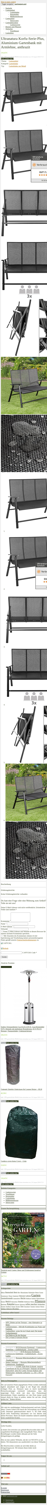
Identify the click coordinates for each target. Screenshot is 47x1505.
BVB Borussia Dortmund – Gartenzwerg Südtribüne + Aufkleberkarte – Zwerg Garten (26, 1348)
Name (4, 924)
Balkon (3, 1292)
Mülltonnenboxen (16, 16)
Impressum (5, 1490)
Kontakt (4, 1488)
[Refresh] (4, 948)
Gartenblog (9, 33)
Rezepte (17, 1304)
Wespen (42, 1306)
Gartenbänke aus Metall (17, 66)
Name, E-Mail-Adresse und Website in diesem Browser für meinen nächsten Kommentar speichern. (23, 933)
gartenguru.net (12, 1496)
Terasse (13, 1306)
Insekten (33, 1298)
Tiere (22, 1306)
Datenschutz (5, 1492)
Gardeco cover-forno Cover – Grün (13, 1161)
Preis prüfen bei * (7, 59)
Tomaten (32, 1306)
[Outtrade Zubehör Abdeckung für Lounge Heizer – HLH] (12, 1087)
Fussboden (15, 1296)
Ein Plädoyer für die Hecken (16, 1335)
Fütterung (22, 1296)
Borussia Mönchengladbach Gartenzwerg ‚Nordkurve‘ (23, 1363)
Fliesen (10, 1296)
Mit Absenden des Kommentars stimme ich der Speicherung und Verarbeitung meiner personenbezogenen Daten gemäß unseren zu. (22, 938)
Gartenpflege (16, 1298)
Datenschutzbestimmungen (26, 940)
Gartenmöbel (10, 10)
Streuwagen (14, 21)
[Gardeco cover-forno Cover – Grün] (21, 1159)
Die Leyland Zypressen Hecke (17, 1337)
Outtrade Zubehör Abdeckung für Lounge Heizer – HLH (21, 1089)
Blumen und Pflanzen (13, 27)
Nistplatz (21, 1301)
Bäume (37, 1292)
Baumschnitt (9, 1292)
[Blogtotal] (5, 1478)
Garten (35, 1295)
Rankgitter (4, 1304)
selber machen (31, 1304)
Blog (19, 1292)
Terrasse (18, 1306)
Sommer (3, 1306)
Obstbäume (27, 1301)
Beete (15, 1292)
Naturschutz (14, 1301)
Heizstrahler (14, 14)
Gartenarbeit (9, 19)
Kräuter (3, 1301)
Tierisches (9, 29)
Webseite (4, 929)
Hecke (23, 1298)
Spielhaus (8, 1306)
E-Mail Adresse (7, 927)
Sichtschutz (41, 1304)
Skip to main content (8, 2)
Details (3, 1043)
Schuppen (22, 1304)
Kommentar (6, 921)
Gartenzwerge (15, 25)
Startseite (8, 8)
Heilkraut (28, 1298)
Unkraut (37, 1306)
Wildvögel (9, 1308)
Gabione (28, 1296)
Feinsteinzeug (4, 1296)
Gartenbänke (14, 12)
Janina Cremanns (12, 1362)
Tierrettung (27, 1306)
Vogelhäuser (14, 31)
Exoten (41, 1292)
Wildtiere (3, 1308)
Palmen (32, 1301)
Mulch (8, 1301)
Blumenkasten (24, 1292)
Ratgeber (11, 1304)
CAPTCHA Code (28, 953)
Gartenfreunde (7, 1298)
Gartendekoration (11, 23)
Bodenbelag (32, 1292)
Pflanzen (40, 1301)
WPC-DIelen (15, 1308)
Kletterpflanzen (40, 1298)
